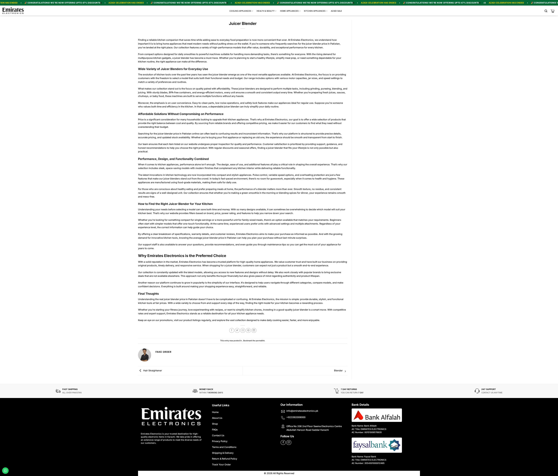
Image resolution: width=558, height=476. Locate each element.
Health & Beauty (265, 11)
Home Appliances (289, 11)
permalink (260, 341)
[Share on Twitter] (237, 330)
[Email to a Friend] (242, 330)
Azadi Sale (336, 11)
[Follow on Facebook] (283, 442)
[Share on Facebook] (231, 330)
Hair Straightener (152, 370)
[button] (547, 11)
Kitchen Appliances (315, 11)
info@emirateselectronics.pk (302, 410)
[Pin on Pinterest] (248, 330)
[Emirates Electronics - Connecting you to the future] (13, 11)
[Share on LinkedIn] (253, 330)
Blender (338, 370)
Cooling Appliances (240, 11)
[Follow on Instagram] (288, 442)
